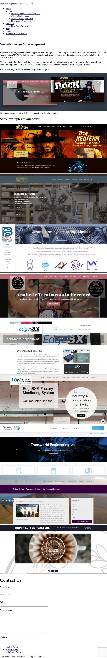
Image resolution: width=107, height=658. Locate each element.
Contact (9, 31)
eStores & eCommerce (21, 16)
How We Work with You (22, 26)
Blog (8, 28)
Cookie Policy (12, 647)
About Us (10, 23)
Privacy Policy (12, 649)
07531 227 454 (28, 4)
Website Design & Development (25, 13)
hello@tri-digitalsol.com (10, 4)
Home (8, 8)
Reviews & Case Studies (16, 33)
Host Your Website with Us (23, 21)
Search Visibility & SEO (22, 18)
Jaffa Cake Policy (13, 652)
